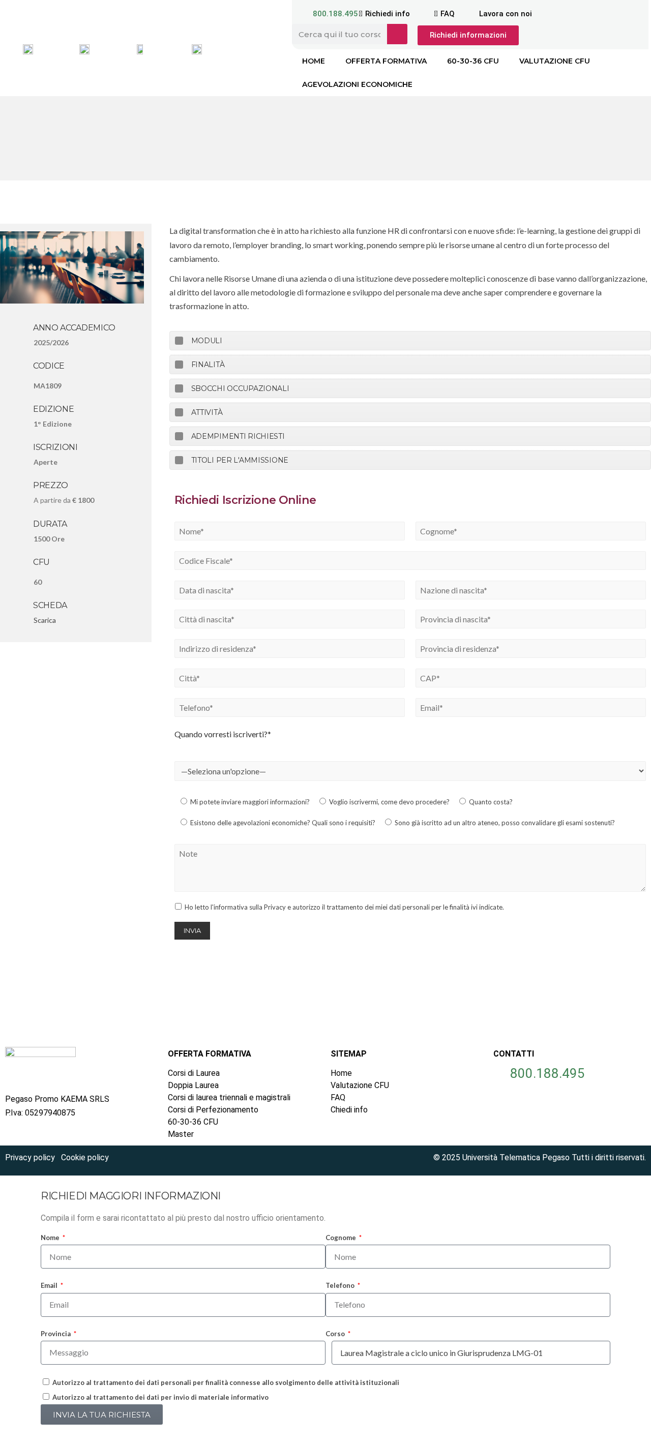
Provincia (56, 1334)
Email (50, 1285)
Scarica (45, 620)
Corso (336, 1334)
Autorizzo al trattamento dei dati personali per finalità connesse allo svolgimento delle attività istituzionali (225, 1382)
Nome (51, 1237)
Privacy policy (30, 1157)
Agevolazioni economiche (357, 84)
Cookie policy (85, 1157)
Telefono (341, 1285)
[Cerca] (397, 34)
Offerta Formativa (386, 61)
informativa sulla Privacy (250, 907)
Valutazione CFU (554, 61)
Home (313, 61)
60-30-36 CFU (473, 61)
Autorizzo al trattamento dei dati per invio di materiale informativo (160, 1397)
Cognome (342, 1237)
